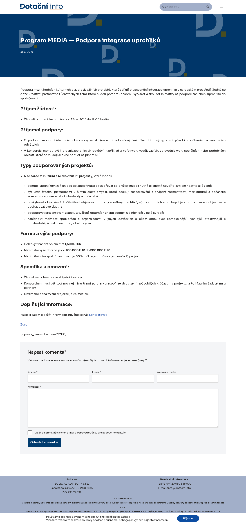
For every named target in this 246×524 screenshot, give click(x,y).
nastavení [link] (162, 520)
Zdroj (24, 324)
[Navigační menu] (222, 7)
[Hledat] (208, 6)
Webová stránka (166, 372)
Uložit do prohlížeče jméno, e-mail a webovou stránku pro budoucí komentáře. (80, 432)
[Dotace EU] (41, 6)
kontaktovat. (98, 315)
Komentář (34, 386)
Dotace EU (127, 498)
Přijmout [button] (188, 518)
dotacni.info (37, 511)
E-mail (96, 372)
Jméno (32, 372)
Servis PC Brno (60, 511)
